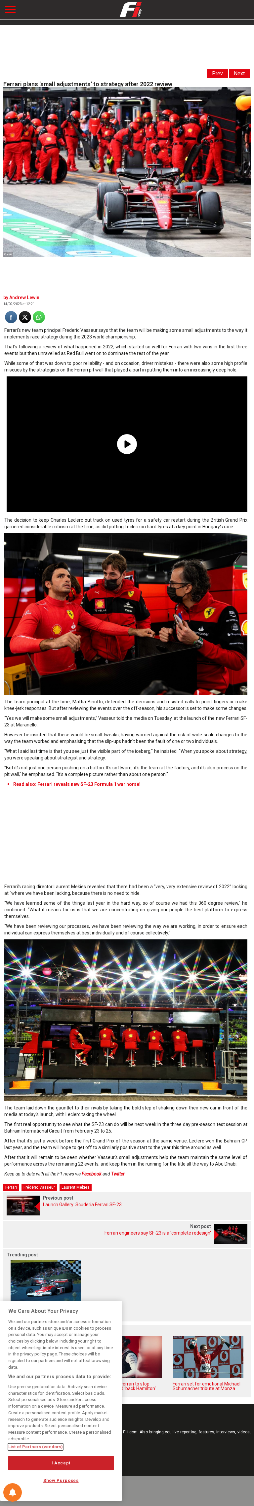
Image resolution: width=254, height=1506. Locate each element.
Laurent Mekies (76, 1187)
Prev (217, 73)
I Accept (61, 1462)
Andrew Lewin (24, 297)
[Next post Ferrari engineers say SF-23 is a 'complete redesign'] (127, 1242)
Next (239, 73)
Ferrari (11, 1187)
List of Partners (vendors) (35, 1446)
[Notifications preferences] (12, 1492)
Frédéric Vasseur (39, 1187)
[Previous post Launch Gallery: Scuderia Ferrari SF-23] (127, 1213)
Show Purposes (61, 1480)
